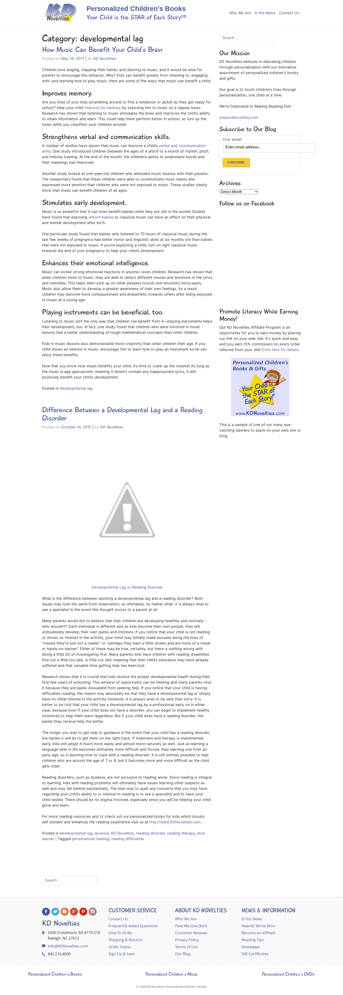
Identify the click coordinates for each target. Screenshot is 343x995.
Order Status (119, 946)
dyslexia (101, 833)
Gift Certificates (255, 953)
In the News (265, 12)
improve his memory (102, 107)
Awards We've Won (258, 925)
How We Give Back (191, 925)
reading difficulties (127, 838)
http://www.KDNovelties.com (174, 822)
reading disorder (150, 833)
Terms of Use (186, 946)
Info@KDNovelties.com (68, 946)
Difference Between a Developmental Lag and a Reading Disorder (122, 414)
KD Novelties (104, 58)
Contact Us (289, 12)
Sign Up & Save (121, 953)
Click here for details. (281, 349)
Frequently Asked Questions (133, 925)
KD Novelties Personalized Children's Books (177, 987)
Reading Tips (253, 939)
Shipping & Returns (125, 939)
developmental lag (76, 388)
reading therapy (181, 833)
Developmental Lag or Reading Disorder (127, 587)
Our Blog (182, 953)
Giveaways (251, 946)
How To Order (120, 932)
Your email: (232, 139)
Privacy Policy (187, 939)
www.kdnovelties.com (238, 117)
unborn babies (100, 217)
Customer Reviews (191, 932)
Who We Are (240, 12)
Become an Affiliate (258, 932)
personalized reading (90, 838)
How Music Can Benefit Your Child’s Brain (102, 49)
